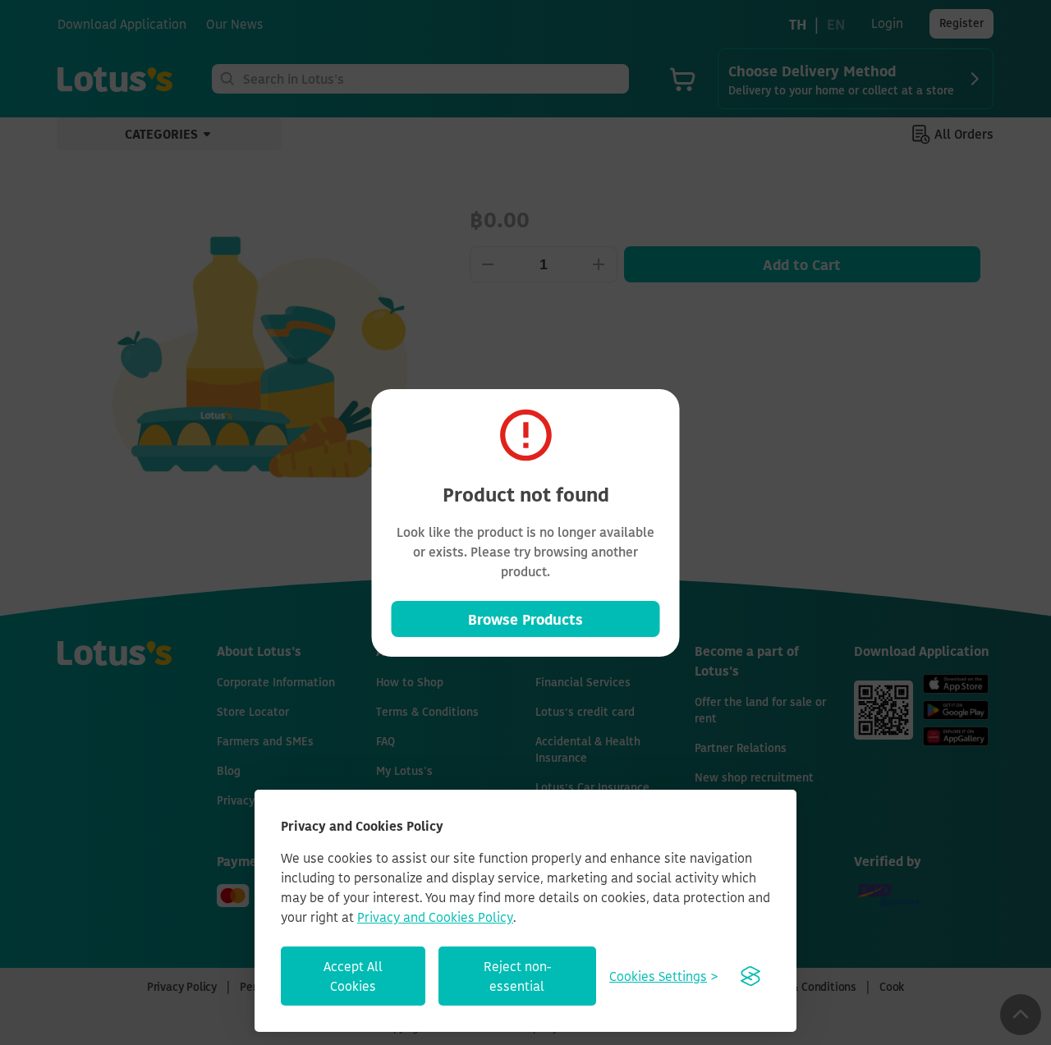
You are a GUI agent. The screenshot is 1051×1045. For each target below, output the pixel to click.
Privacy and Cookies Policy (435, 917)
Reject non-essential (517, 976)
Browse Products (525, 619)
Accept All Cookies (353, 976)
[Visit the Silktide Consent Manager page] (750, 976)
